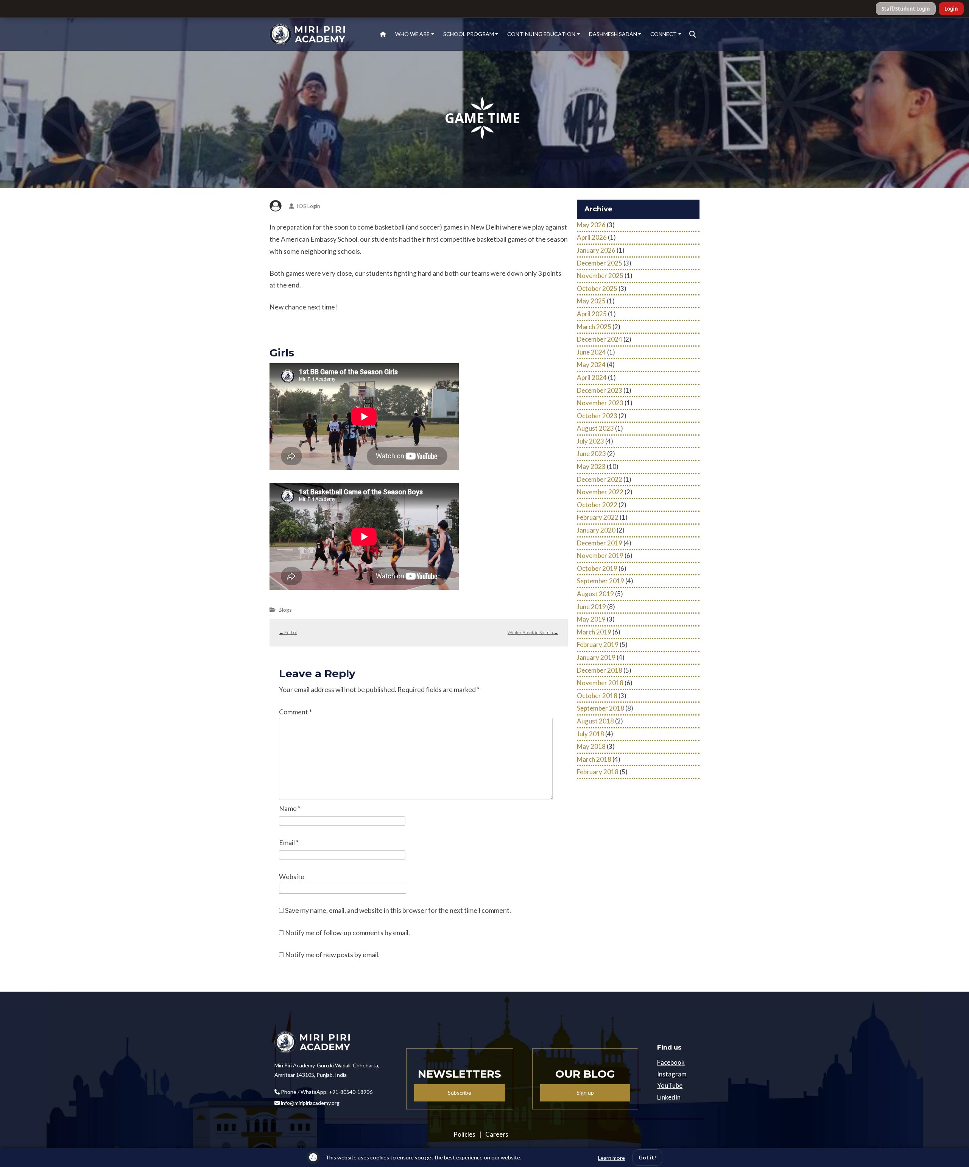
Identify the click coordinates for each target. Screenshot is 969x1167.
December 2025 (599, 263)
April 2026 (592, 237)
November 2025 (600, 276)
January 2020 (596, 530)
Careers (496, 1134)
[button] (692, 34)
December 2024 (599, 339)
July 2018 (590, 734)
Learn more (611, 1158)
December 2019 (599, 543)
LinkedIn (669, 1097)
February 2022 (597, 517)
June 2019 (591, 607)
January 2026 (596, 250)
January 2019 (596, 657)
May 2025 (591, 301)
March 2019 (594, 632)
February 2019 (597, 644)
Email (289, 843)
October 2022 (597, 505)
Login (951, 8)
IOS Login (308, 206)
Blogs (285, 609)
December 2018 (599, 670)
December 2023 (599, 390)
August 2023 (595, 428)
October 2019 (597, 568)
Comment (295, 712)
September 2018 (600, 708)
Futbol (288, 632)
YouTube (669, 1085)
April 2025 (592, 314)
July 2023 (590, 441)
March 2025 (594, 327)
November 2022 (600, 492)
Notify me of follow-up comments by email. (347, 933)
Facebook (671, 1062)
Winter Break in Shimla (533, 632)
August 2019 (595, 594)
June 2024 (591, 352)
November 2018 (600, 683)
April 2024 (592, 377)
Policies (464, 1134)
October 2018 (597, 696)
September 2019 (600, 581)
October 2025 (597, 288)
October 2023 (597, 416)
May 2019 (591, 619)
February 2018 (597, 772)
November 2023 (600, 403)
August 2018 (595, 721)
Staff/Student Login (906, 8)
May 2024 (591, 365)
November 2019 (600, 555)
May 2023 (591, 466)
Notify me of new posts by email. (332, 955)
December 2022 (599, 479)
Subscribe (459, 1092)
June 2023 (591, 454)
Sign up (585, 1092)
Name (290, 808)
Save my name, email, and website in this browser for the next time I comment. (398, 910)
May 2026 (591, 225)
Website (291, 877)
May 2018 (591, 746)
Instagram (672, 1074)
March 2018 (594, 759)
